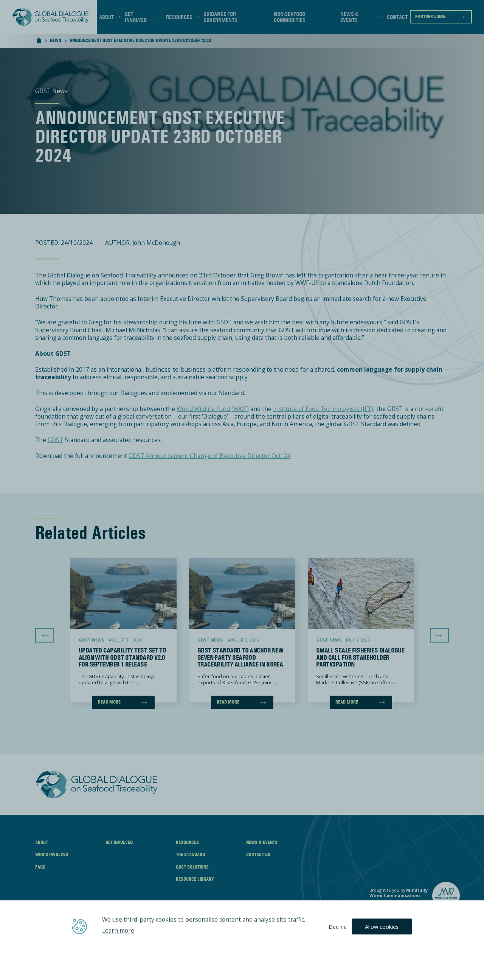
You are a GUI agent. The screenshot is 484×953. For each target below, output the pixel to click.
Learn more (118, 931)
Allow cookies (382, 926)
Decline (338, 926)
